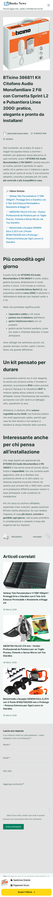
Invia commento (13, 826)
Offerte (9, 139)
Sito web (7, 771)
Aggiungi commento (13, 784)
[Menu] (48, 5)
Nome (6, 744)
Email (6, 758)
